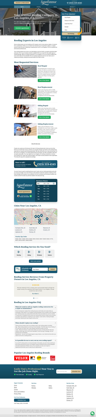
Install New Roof (68, 23)
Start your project (35, 261)
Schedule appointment (22, 28)
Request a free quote (22, 2)
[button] (35, 216)
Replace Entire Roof (69, 20)
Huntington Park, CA (20, 227)
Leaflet (55, 224)
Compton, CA (46, 230)
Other (66, 30)
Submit (52, 269)
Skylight (66, 27)
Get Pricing (71, 33)
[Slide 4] (37, 298)
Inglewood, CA (18, 232)
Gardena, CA (32, 230)
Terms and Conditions (19, 391)
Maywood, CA (46, 227)
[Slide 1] (33, 298)
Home (22, 7)
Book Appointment (24, 191)
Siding (55, 7)
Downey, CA (32, 232)
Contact (16, 389)
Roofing (38, 7)
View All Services (35, 143)
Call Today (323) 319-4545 (21, 403)
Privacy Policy (17, 393)
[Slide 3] (36, 298)
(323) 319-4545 (24, 196)
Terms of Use (67, 415)
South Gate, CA (33, 227)
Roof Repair (67, 17)
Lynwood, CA (18, 230)
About (15, 387)
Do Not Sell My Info (60, 415)
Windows (34, 388)
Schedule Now (22, 400)
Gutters (50, 388)
